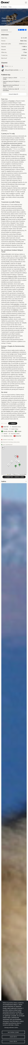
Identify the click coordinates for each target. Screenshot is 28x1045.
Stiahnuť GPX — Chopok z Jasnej (14, 477)
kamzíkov (16, 304)
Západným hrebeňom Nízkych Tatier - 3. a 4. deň (11, 85)
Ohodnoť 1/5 (2, 30)
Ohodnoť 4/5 (6, 30)
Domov (5, 7)
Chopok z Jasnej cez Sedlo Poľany (10, 78)
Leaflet (9, 474)
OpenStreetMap (22, 474)
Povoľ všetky (13, 1041)
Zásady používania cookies (11, 1027)
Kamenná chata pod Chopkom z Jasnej (11, 82)
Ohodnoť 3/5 (4, 30)
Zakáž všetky (13, 1037)
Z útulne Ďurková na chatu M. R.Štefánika (11, 89)
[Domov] (5, 2)
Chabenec (15, 310)
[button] (12, 462)
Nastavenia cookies (13, 1032)
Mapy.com (15, 474)
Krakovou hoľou (12, 276)
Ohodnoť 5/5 (7, 30)
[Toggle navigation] (26, 2)
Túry (10, 7)
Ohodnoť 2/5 (3, 30)
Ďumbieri (12, 101)
